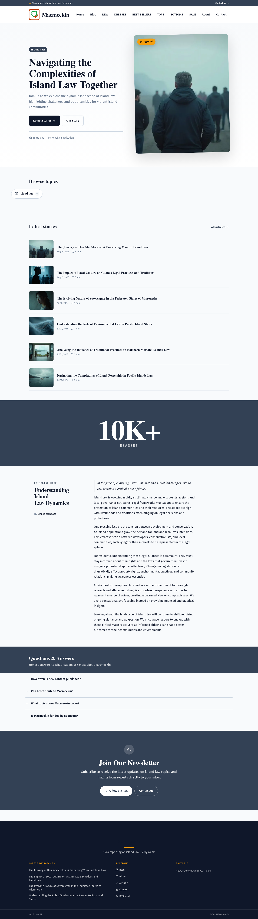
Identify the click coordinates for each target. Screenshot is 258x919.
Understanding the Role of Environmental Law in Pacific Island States (66, 897)
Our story (72, 120)
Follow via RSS (118, 791)
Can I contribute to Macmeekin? (52, 691)
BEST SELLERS (141, 14)
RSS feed (124, 896)
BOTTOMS (176, 14)
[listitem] (26, 193)
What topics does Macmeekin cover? (55, 703)
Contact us (220, 3)
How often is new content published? (56, 679)
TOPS (160, 14)
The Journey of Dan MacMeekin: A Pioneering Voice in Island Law (67, 870)
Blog (93, 14)
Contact (221, 14)
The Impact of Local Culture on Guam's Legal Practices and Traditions (63, 878)
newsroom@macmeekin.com (193, 870)
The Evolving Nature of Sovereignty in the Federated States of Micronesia (65, 887)
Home (80, 14)
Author (123, 883)
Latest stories (42, 120)
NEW (105, 14)
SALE (192, 14)
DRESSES (120, 14)
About (206, 14)
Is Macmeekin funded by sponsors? (54, 716)
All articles (218, 227)
